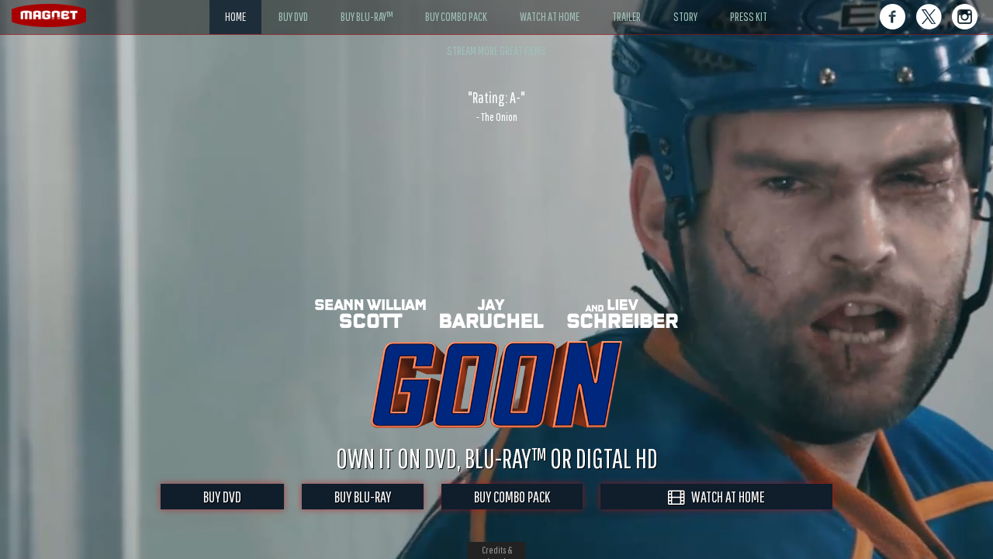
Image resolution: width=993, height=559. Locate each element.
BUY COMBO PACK (512, 497)
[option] (496, 106)
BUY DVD (222, 497)
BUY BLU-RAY (362, 497)
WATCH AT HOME (724, 497)
